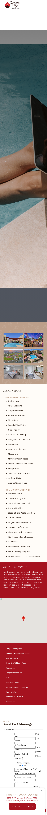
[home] (20, 5)
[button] (41, 5)
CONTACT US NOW (22, 806)
